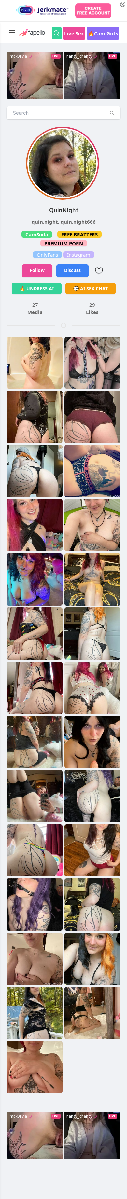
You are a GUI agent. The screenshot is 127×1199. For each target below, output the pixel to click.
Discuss (72, 270)
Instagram (78, 254)
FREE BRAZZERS (79, 234)
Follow (37, 270)
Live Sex (74, 33)
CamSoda (36, 234)
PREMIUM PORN (63, 243)
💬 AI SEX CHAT (90, 288)
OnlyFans (47, 254)
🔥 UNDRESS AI (37, 288)
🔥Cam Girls (103, 33)
